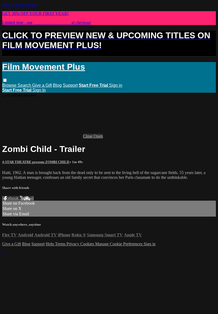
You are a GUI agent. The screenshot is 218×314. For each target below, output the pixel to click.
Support (70, 85)
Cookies (87, 244)
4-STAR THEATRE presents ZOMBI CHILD (36, 162)
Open (98, 136)
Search (25, 85)
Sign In (39, 90)
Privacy (73, 244)
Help (50, 244)
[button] (5, 80)
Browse (10, 85)
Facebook (11, 198)
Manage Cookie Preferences (119, 244)
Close (88, 136)
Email (29, 198)
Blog (57, 85)
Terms (60, 244)
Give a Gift (42, 85)
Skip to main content (19, 4)
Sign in (115, 85)
